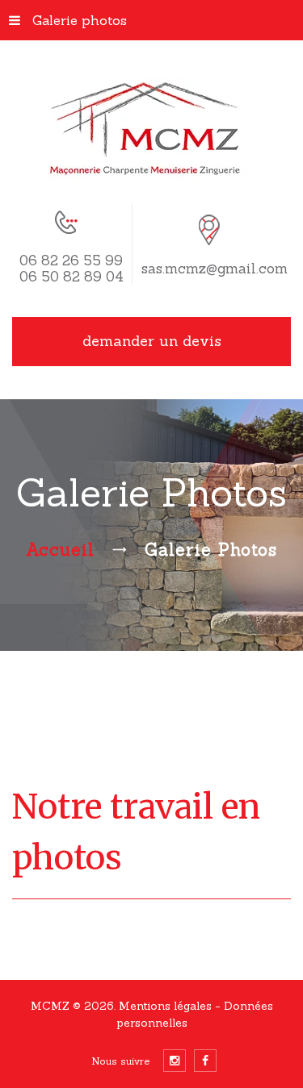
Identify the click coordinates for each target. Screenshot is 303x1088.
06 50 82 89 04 (71, 277)
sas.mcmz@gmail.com (214, 268)
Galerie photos (79, 20)
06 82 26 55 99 (71, 260)
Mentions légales (167, 1005)
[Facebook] (205, 1060)
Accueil (60, 550)
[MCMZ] (152, 129)
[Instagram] (174, 1060)
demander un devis (151, 340)
